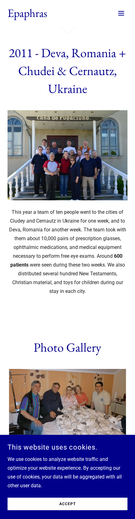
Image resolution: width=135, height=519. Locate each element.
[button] (121, 13)
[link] (27, 15)
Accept (67, 504)
